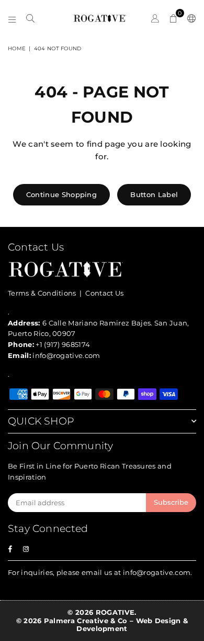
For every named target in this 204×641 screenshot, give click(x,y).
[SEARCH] (30, 18)
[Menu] (12, 18)
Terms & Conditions (42, 293)
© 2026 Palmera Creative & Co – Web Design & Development (102, 624)
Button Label (154, 194)
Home (17, 48)
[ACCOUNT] (155, 18)
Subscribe (171, 502)
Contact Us (104, 293)
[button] (173, 18)
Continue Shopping (61, 194)
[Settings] (189, 18)
